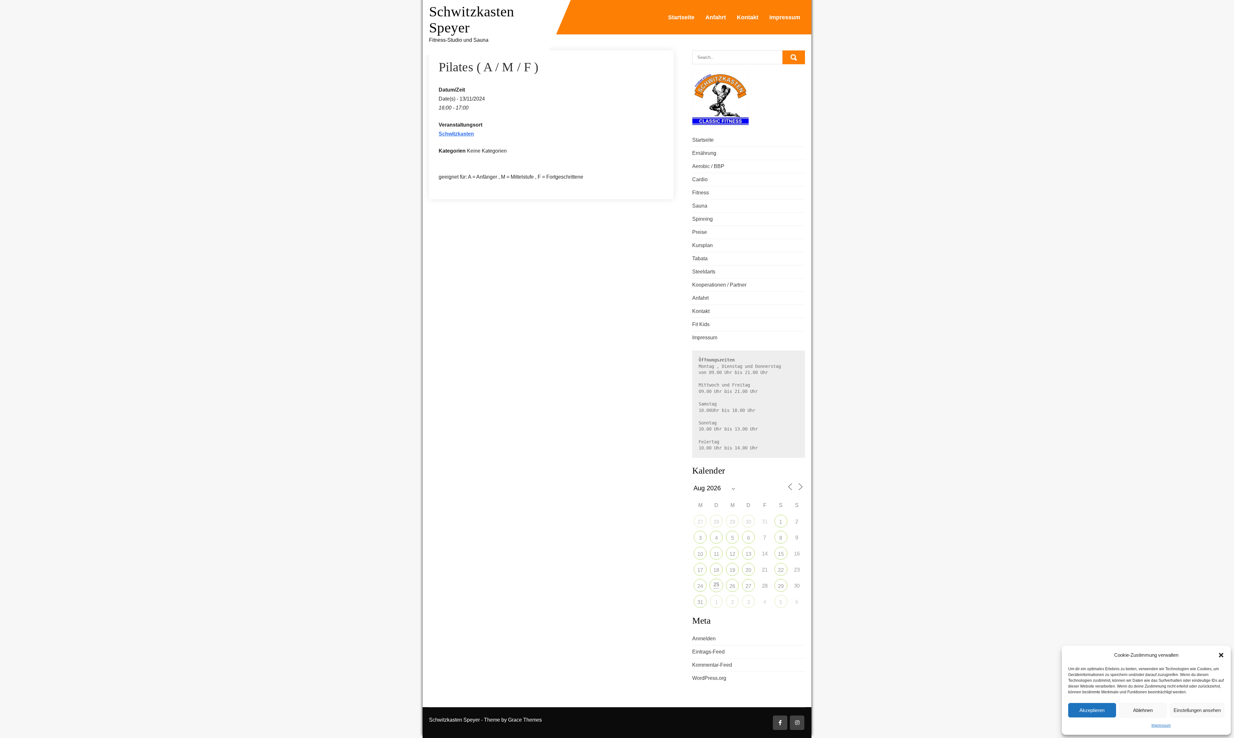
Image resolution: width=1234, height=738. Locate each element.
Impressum (1161, 725)
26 (732, 586)
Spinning (702, 219)
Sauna (699, 206)
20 (748, 570)
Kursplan (702, 245)
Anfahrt (715, 17)
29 (732, 522)
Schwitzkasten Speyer (471, 20)
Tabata (700, 258)
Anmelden (704, 638)
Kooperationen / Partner (719, 285)
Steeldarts (703, 271)
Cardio (700, 179)
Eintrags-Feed (708, 651)
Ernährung (704, 153)
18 (716, 570)
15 (781, 554)
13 (748, 554)
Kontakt (747, 17)
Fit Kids (701, 324)
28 (716, 522)
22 (781, 570)
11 (716, 554)
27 (700, 522)
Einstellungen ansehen (1197, 710)
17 (700, 570)
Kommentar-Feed (712, 665)
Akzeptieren (1091, 710)
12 (732, 554)
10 (700, 554)
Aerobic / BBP (708, 166)
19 (732, 570)
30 (748, 522)
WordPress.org (709, 678)
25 (716, 584)
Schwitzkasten (456, 134)
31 (700, 602)
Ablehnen (1143, 710)
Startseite (681, 17)
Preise (699, 232)
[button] (1221, 655)
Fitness (700, 192)
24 (700, 586)
